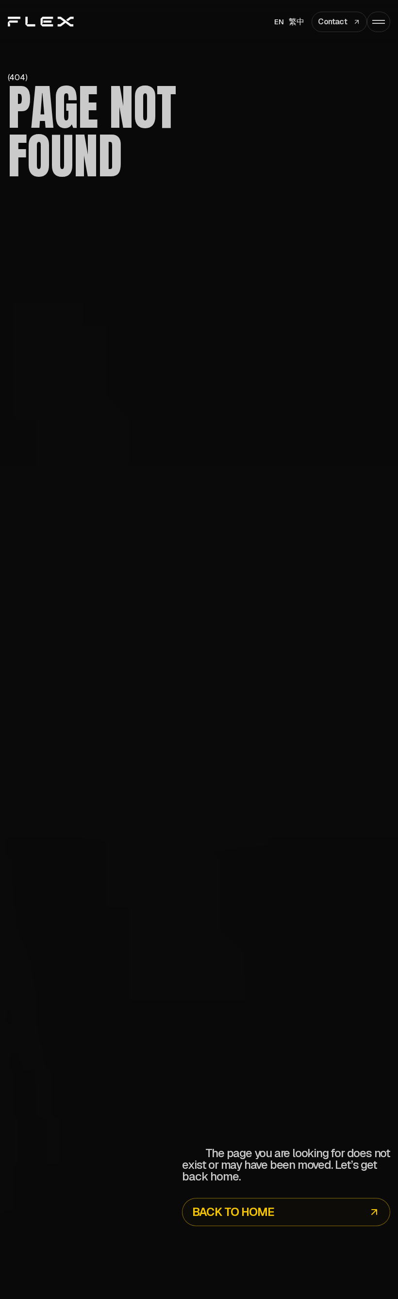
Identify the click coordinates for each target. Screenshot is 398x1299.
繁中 (296, 21)
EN (279, 21)
